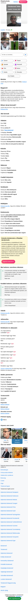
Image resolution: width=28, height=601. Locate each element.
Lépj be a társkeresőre (6, 368)
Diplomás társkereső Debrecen (9, 496)
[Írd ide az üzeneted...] (12, 54)
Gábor (5, 459)
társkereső (4, 545)
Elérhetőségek (4, 469)
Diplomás (5, 1)
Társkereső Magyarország (8, 583)
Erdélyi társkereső (6, 557)
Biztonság (3, 478)
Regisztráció (23, 1)
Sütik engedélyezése (14, 598)
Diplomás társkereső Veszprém (10, 537)
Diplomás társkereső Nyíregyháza (10, 514)
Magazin (3, 586)
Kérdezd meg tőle (5, 206)
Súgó (2, 483)
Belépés (16, 1)
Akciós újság (4, 590)
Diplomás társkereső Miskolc (9, 499)
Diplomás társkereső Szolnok (9, 525)
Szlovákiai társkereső (7, 575)
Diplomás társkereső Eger (8, 540)
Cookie (2, 480)
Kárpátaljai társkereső (7, 568)
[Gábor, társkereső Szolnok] (6, 452)
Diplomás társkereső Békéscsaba (10, 533)
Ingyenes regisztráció (8, 261)
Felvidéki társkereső (6, 564)
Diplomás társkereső (6, 553)
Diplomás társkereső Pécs (8, 507)
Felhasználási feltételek (7, 472)
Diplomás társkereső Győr (8, 511)
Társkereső (4, 549)
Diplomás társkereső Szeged (9, 503)
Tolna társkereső (8, 130)
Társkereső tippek (5, 486)
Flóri (5, 440)
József (16, 459)
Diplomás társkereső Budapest (9, 492)
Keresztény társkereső (7, 560)
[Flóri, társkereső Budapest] (6, 433)
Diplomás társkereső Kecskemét (10, 518)
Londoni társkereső (6, 579)
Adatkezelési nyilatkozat (7, 475)
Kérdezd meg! (4, 109)
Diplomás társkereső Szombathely (10, 529)
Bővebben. (19, 596)
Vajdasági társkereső (7, 572)
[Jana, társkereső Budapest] (17, 433)
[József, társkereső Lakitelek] (17, 452)
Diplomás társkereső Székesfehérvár (11, 522)
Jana (16, 440)
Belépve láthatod (5, 404)
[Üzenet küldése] (25, 54)
